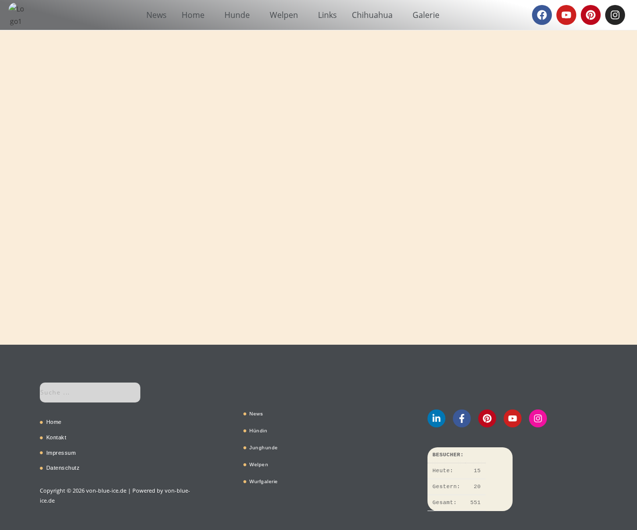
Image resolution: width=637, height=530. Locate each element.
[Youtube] (566, 15)
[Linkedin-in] (436, 418)
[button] (195, 14)
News (156, 14)
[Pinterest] (591, 15)
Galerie (426, 14)
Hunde (237, 14)
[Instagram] (615, 15)
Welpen (284, 14)
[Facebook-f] (462, 418)
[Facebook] (542, 15)
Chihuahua (372, 14)
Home (193, 14)
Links (327, 14)
